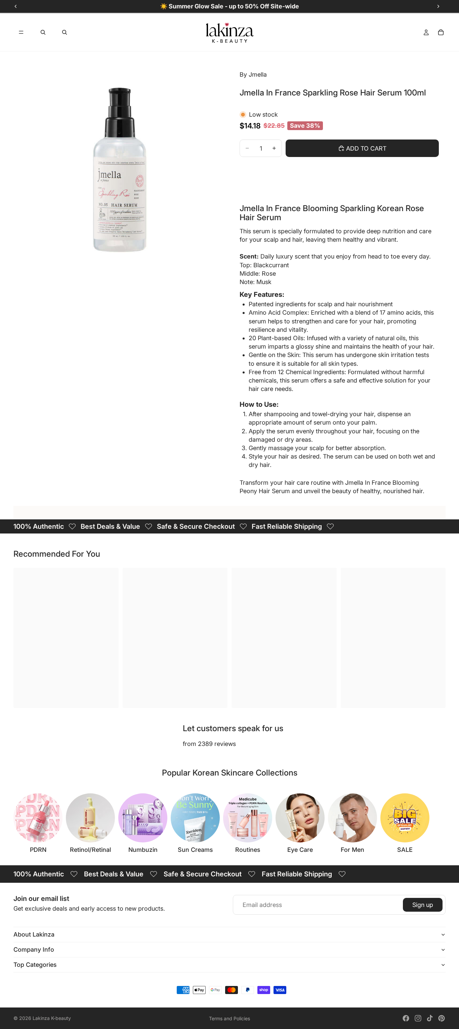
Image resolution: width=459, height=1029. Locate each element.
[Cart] (440, 32)
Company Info (33, 949)
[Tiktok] (430, 1018)
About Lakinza (33, 934)
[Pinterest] (441, 1018)
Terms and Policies (229, 1018)
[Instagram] (418, 1018)
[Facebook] (406, 1018)
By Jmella (253, 74)
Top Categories (35, 964)
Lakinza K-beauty (52, 1018)
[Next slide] (438, 823)
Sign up (422, 904)
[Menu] (21, 32)
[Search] (43, 32)
